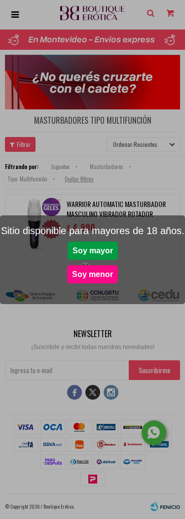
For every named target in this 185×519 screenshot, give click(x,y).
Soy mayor (93, 250)
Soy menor (92, 274)
